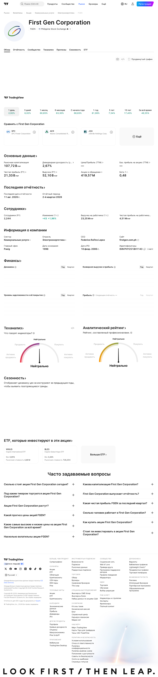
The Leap (75, 586)
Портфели (54, 624)
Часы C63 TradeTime (80, 633)
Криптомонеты (56, 577)
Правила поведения (108, 575)
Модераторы (105, 577)
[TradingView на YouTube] (15, 569)
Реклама (133, 580)
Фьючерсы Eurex (79, 596)
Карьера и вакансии (80, 617)
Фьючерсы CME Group (81, 593)
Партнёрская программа (139, 586)
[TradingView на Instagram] (20, 569)
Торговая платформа (138, 573)
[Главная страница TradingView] (6, 4)
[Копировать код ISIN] (144, 249)
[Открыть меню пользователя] (132, 3)
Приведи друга (106, 567)
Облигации (54, 575)
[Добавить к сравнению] (34, 132)
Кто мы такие (77, 606)
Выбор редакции (107, 591)
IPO (51, 617)
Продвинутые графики (138, 570)
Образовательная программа (136, 589)
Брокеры (93, 4)
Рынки (82, 4)
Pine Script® (54, 635)
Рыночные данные (79, 567)
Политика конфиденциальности (81, 647)
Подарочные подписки (81, 570)
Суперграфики (56, 562)
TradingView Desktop (58, 645)
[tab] (63, 267)
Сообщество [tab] (34, 49)
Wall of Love (105, 564)
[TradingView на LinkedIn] (25, 569)
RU (126, 4)
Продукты (52, 4)
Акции (52, 569)
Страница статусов (80, 662)
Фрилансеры (105, 604)
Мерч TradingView (79, 627)
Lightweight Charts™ (137, 567)
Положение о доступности (83, 654)
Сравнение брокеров (81, 583)
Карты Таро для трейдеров (83, 630)
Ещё (104, 4)
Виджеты (133, 562)
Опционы (53, 630)
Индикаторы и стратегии (110, 598)
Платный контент (107, 606)
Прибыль (53, 611)
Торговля (104, 585)
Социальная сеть (107, 562)
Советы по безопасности (82, 656)
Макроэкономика (57, 632)
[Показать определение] (30, 162)
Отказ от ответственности (83, 643)
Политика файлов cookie (82, 651)
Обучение (104, 588)
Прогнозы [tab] (61, 49)
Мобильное (54, 643)
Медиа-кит (76, 620)
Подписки (76, 564)
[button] (59, 3)
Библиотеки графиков (138, 564)
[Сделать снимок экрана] (118, 59)
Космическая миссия (81, 609)
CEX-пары (54, 580)
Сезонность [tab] (75, 49)
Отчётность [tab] (19, 49)
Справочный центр (80, 614)
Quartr (38, 601)
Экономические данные (56, 607)
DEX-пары (54, 583)
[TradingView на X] (5, 569)
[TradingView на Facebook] (10, 569)
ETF (51, 572)
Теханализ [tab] (48, 49)
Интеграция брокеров (138, 583)
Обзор (74, 577)
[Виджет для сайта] (123, 59)
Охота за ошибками (80, 659)
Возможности (77, 562)
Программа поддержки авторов (110, 571)
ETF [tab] (86, 49)
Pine (51, 586)
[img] (67, 29)
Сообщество (68, 4)
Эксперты (104, 601)
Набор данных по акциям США (85, 599)
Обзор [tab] (7, 49)
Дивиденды (54, 614)
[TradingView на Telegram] (30, 569)
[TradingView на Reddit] (40, 569)
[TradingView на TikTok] (35, 569)
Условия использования (82, 640)
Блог (74, 612)
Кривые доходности (58, 627)
